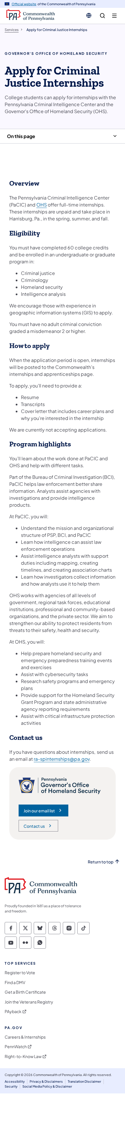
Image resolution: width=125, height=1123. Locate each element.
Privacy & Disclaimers (46, 1081)
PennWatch (16, 1046)
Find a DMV (15, 982)
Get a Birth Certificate (25, 992)
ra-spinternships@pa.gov (62, 759)
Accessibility (15, 1081)
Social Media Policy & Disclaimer (47, 1086)
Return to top (100, 861)
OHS (41, 205)
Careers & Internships (25, 1037)
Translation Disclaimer (84, 1081)
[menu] (114, 15)
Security (11, 1086)
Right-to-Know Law (23, 1056)
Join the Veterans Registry (29, 1001)
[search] (102, 15)
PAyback (13, 1011)
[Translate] (88, 15)
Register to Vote (20, 972)
